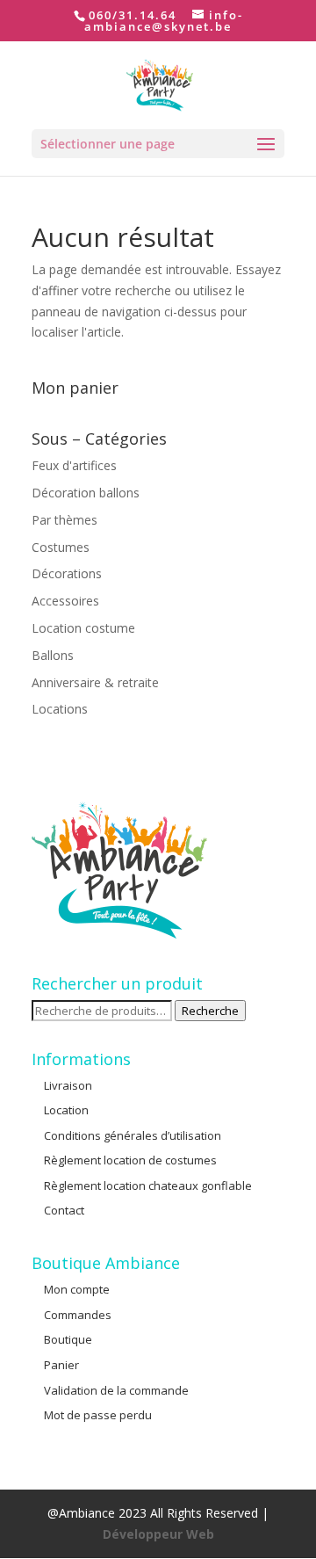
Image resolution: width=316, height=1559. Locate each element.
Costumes (61, 547)
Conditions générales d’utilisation (132, 1135)
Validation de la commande (116, 1390)
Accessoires (65, 600)
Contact (64, 1210)
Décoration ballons (86, 492)
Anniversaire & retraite (95, 682)
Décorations (67, 573)
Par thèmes (64, 519)
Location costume (83, 628)
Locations (60, 708)
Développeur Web (158, 1534)
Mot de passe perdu (98, 1415)
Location (66, 1110)
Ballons (53, 655)
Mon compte (77, 1289)
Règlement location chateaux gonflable (148, 1185)
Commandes (77, 1315)
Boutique (68, 1339)
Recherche (210, 1011)
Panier (61, 1365)
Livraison (68, 1085)
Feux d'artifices (74, 465)
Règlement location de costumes (130, 1160)
